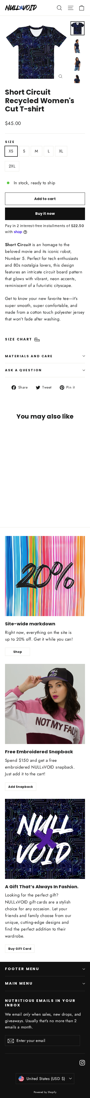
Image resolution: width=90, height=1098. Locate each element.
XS (11, 151)
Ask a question (23, 370)
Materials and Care (29, 356)
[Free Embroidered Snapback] (45, 704)
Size (9, 142)
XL (61, 151)
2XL (12, 166)
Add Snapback (20, 787)
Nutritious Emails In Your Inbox (40, 1002)
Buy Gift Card (19, 949)
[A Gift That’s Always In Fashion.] (45, 839)
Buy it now (45, 213)
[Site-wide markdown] (45, 576)
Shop (17, 652)
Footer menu (22, 968)
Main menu (18, 983)
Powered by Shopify (45, 1092)
